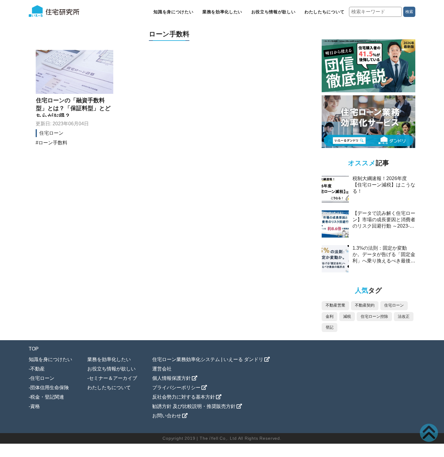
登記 (329, 327)
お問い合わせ (166, 415)
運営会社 (162, 368)
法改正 (404, 316)
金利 (329, 316)
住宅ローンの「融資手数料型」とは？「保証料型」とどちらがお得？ (73, 108)
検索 (409, 11)
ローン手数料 (52, 142)
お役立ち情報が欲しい (273, 11)
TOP (34, 348)
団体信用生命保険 (49, 387)
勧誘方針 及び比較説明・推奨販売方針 (194, 406)
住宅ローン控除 (374, 316)
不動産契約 (365, 305)
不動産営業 (335, 305)
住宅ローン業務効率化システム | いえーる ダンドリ (207, 359)
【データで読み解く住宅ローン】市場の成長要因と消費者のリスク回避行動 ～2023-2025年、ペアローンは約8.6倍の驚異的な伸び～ (383, 226)
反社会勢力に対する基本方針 (183, 396)
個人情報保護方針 (171, 378)
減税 (347, 316)
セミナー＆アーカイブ (113, 378)
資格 (35, 406)
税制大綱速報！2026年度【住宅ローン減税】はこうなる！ (383, 185)
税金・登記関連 (47, 396)
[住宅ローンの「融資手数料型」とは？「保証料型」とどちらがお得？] (74, 72)
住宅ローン (51, 133)
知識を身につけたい (173, 11)
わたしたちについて (324, 11)
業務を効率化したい (222, 11)
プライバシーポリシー (176, 387)
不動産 (37, 368)
